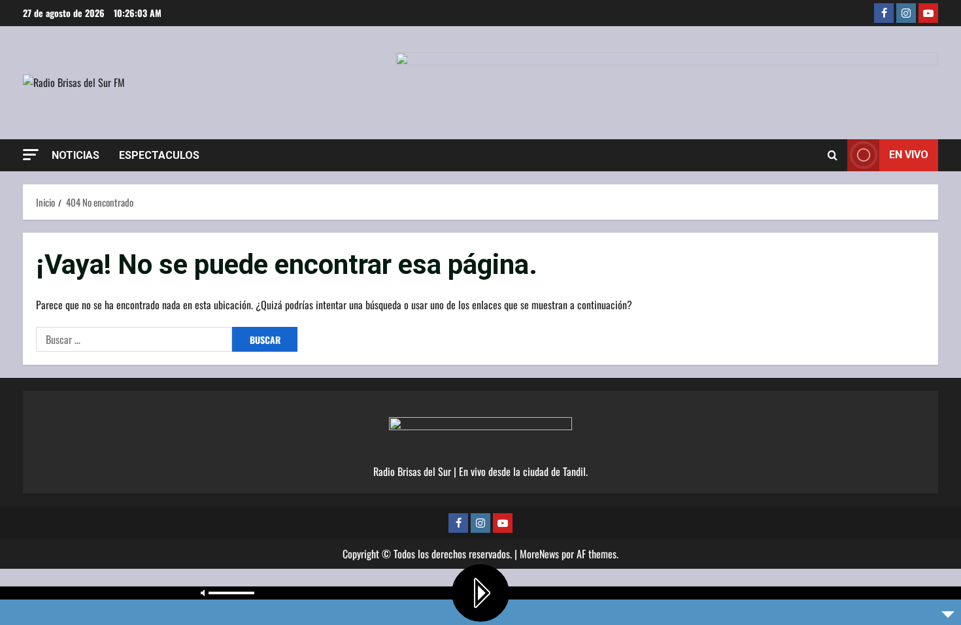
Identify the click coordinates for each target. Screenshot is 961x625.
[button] (31, 154)
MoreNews (539, 554)
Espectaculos (159, 155)
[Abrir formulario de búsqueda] (832, 155)
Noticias (75, 155)
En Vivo (908, 154)
